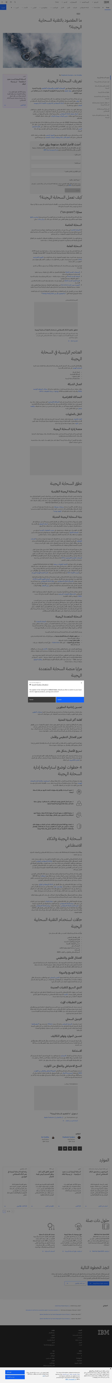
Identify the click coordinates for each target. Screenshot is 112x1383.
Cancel (31, 700)
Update (60, 700)
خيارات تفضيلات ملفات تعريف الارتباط (71, 1374)
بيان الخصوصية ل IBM (71, 1379)
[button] (110, 1368)
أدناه (44, 1376)
